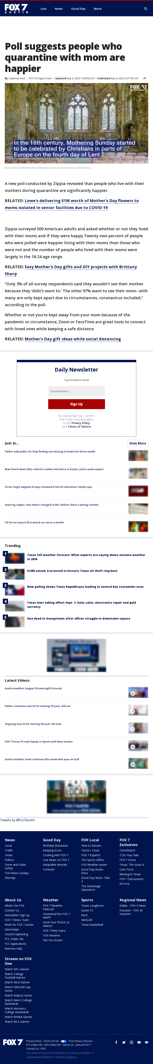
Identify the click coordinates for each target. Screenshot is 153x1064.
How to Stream (91, 845)
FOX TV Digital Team (40, 78)
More (97, 9)
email (146, 1042)
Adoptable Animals (55, 864)
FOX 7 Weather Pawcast (53, 907)
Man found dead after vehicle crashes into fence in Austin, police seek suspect (54, 469)
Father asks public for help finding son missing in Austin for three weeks (50, 451)
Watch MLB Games (17, 982)
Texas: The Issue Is (132, 864)
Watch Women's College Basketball (16, 1010)
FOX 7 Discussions (131, 879)
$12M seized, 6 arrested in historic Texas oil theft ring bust (72, 571)
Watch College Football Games (15, 975)
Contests (49, 869)
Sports (87, 899)
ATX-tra (124, 884)
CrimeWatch (127, 850)
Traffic (9, 850)
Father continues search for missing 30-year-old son (37, 706)
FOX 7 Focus (128, 860)
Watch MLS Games (17, 1021)
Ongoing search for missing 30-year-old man (33, 724)
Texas (9, 855)
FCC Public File (14, 939)
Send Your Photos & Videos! (56, 924)
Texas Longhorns (92, 905)
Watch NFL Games (17, 969)
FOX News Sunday (16, 873)
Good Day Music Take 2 (95, 879)
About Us (13, 899)
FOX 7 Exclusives (128, 842)
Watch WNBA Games (18, 1017)
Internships (12, 929)
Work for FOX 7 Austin (19, 925)
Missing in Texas (130, 874)
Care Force (127, 869)
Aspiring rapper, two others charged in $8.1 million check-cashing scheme (51, 504)
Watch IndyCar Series (18, 995)
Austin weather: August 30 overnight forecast (33, 688)
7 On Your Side (129, 855)
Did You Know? (53, 940)
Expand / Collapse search (145, 9)
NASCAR (86, 920)
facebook (116, 1042)
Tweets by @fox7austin (17, 820)
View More (137, 443)
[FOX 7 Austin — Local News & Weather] (18, 8)
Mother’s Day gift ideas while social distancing (73, 339)
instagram (131, 1042)
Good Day (52, 839)
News (10, 839)
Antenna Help (13, 948)
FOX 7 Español (90, 855)
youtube (139, 1042)
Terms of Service (79, 426)
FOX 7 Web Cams (54, 930)
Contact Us (12, 910)
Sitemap (10, 878)
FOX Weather (51, 935)
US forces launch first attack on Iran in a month (34, 522)
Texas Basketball (92, 925)
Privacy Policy (81, 423)
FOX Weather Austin (94, 864)
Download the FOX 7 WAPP (56, 915)
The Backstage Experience (91, 888)
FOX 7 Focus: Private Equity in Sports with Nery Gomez (39, 741)
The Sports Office (92, 860)
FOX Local (90, 839)
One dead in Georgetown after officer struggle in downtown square (78, 618)
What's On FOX (14, 905)
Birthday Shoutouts (55, 845)
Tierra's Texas (90, 850)
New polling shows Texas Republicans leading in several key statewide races (85, 587)
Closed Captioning (16, 934)
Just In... (12, 443)
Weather (51, 899)
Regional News (133, 899)
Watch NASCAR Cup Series (17, 988)
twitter (124, 1042)
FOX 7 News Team (17, 920)
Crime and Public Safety (15, 866)
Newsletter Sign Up (17, 915)
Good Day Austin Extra (92, 871)
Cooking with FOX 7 (55, 855)
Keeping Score (52, 850)
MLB (84, 915)
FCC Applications (15, 944)
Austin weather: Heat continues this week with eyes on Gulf (42, 759)
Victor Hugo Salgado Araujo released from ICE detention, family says (48, 487)
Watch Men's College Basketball (18, 1002)
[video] (138, 692)
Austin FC (87, 910)
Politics (9, 860)
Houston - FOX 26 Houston (131, 912)
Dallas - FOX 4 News (133, 905)
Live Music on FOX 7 (56, 860)
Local (8, 845)
